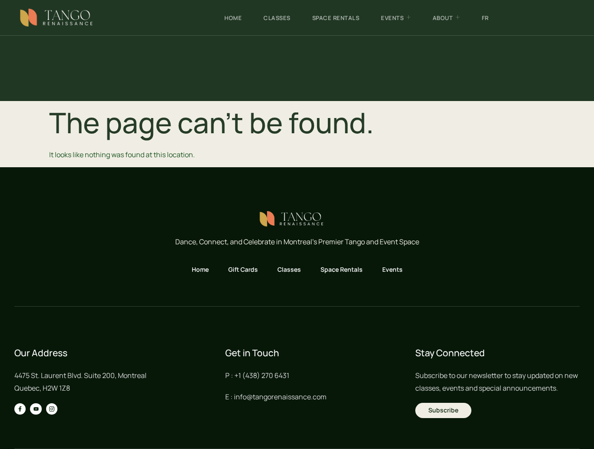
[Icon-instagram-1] (51, 409)
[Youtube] (35, 409)
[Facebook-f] (20, 409)
